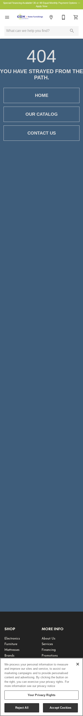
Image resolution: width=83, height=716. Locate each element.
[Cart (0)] (76, 17)
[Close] (78, 664)
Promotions (50, 655)
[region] (41, 687)
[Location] (51, 17)
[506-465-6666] (63, 17)
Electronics (12, 638)
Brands (9, 655)
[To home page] (30, 17)
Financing (49, 649)
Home (41, 95)
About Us (48, 638)
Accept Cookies (60, 707)
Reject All (22, 707)
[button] (7, 17)
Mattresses (11, 649)
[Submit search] (72, 31)
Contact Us (41, 133)
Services (47, 643)
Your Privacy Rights (41, 695)
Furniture (10, 643)
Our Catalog (41, 114)
